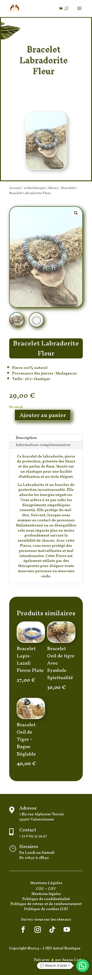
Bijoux (53, 187)
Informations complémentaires (43, 444)
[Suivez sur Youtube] (66, 929)
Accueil (15, 187)
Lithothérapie (35, 187)
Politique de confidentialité (46, 899)
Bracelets (68, 187)
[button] (76, 213)
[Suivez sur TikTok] (52, 929)
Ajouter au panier (42, 415)
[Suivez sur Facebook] (23, 929)
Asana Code (72, 959)
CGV (52, 888)
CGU (40, 888)
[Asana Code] (61, 959)
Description (26, 437)
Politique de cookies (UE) (46, 909)
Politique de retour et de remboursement (46, 904)
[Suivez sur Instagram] (37, 929)
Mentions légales (46, 894)
